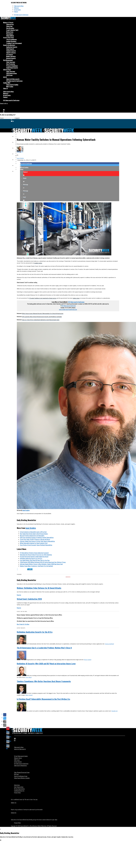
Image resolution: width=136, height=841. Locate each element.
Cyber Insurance (10, 62)
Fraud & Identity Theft (12, 30)
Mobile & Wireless (11, 56)
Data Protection (10, 64)
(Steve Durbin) (87, 660)
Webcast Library (18, 758)
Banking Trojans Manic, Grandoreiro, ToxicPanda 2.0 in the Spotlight (36, 566)
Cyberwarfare (10, 24)
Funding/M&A (6, 83)
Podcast (16, 12)
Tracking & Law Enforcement (14, 43)
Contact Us (13, 813)
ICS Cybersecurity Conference (21, 15)
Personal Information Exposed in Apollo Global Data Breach (34, 557)
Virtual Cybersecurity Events (21, 756)
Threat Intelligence (11, 39)
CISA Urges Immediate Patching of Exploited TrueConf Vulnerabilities (37, 537)
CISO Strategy (7, 70)
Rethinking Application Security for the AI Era (31, 558)
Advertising (17, 785)
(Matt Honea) (29, 695)
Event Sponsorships (18, 787)
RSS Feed (16, 774)
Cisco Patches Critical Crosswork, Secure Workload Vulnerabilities (36, 545)
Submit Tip (13, 803)
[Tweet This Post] (69, 165)
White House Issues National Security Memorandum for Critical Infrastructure (42, 313)
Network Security (11, 58)
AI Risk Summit (18, 762)
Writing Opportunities (19, 789)
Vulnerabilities (10, 36)
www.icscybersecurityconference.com (68, 309)
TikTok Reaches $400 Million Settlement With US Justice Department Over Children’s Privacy (43, 562)
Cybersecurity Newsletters (20, 765)
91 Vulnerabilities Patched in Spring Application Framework (34, 553)
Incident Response (11, 41)
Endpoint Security (11, 51)
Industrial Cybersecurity (12, 79)
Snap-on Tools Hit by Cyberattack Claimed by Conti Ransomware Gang (40, 320)
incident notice (38, 263)
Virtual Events (17, 10)
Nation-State (9, 32)
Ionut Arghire (20, 158)
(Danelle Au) (114, 711)
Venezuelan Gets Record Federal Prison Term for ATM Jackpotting (36, 555)
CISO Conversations (11, 73)
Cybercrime (9, 26)
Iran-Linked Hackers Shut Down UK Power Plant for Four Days (35, 560)
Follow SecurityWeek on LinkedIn (22, 778)
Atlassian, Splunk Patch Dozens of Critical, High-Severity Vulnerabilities (37, 541)
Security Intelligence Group (20, 776)
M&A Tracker (9, 86)
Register (19, 595)
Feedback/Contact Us (19, 791)
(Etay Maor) (28, 677)
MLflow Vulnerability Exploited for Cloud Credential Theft (34, 543)
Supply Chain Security (12, 68)
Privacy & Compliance (12, 66)
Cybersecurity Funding (12, 85)
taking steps (76, 298)
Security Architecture (9, 45)
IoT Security (9, 54)
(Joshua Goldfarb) (109, 644)
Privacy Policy (17, 793)
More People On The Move (23, 624)
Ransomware (9, 34)
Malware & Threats (8, 22)
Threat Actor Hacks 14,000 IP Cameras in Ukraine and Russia (35, 539)
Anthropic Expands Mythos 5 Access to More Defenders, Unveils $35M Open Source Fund (41, 564)
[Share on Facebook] (69, 163)
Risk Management (8, 60)
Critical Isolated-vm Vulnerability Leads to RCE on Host (33, 532)
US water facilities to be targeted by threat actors (42, 298)
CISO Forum (9, 75)
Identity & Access (11, 53)
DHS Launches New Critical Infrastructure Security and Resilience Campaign (42, 317)
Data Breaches (10, 28)
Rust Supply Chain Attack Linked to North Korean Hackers (34, 534)
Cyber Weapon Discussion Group (21, 772)
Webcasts (16, 8)
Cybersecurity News (19, 6)
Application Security (11, 47)
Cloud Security (10, 49)
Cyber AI (5, 88)
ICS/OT (5, 77)
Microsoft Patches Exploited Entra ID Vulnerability (32, 536)
